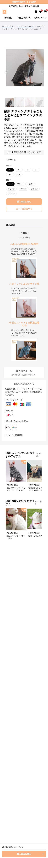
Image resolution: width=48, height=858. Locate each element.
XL (10, 175)
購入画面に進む (24, 201)
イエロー (30, 184)
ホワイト (11, 194)
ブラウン (34, 189)
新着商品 (8, 18)
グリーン (11, 189)
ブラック (22, 189)
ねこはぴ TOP (7, 27)
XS (10, 170)
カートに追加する (24, 209)
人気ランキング (40, 18)
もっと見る (39, 454)
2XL (18, 175)
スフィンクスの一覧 (25, 27)
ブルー (20, 184)
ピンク (10, 184)
